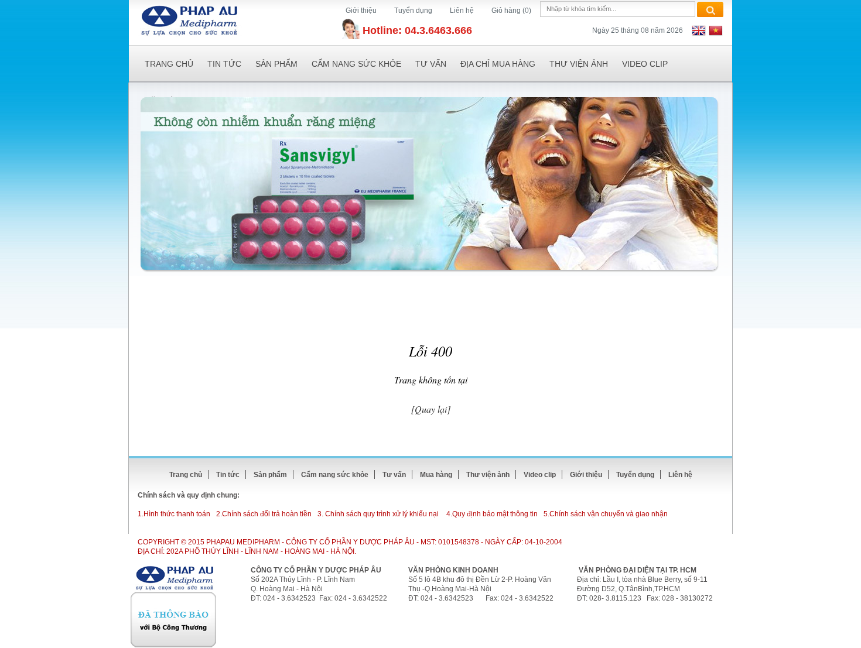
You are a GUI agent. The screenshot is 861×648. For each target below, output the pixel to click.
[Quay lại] (430, 409)
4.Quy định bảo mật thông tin (492, 514)
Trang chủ (169, 63)
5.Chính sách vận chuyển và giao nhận (606, 514)
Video (540, 475)
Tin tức (224, 63)
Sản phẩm (276, 63)
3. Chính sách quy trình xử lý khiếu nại (378, 514)
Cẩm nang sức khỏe (356, 63)
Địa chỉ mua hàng (497, 63)
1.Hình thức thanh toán (174, 514)
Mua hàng (436, 475)
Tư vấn (430, 63)
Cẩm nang (334, 475)
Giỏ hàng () (511, 10)
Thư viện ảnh (578, 63)
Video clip (645, 63)
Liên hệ (462, 10)
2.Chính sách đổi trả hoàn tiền (264, 514)
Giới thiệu (361, 10)
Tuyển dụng (413, 10)
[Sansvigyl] (429, 183)
